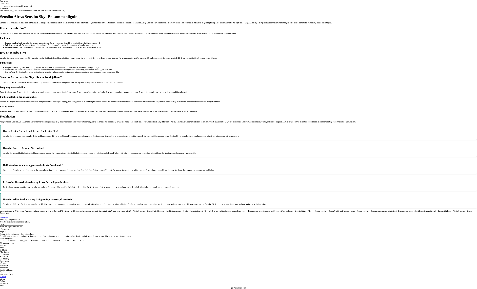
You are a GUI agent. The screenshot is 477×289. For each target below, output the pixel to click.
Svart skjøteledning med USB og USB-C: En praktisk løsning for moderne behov (214, 211)
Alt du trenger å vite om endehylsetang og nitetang (377, 211)
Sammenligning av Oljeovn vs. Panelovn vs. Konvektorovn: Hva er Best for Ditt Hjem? (34, 211)
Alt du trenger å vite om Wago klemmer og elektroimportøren (157, 211)
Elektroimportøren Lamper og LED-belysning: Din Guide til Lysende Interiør (101, 211)
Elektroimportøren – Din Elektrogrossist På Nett (417, 211)
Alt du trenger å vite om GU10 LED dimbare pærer (335, 211)
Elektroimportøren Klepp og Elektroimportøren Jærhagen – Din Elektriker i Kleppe (281, 211)
